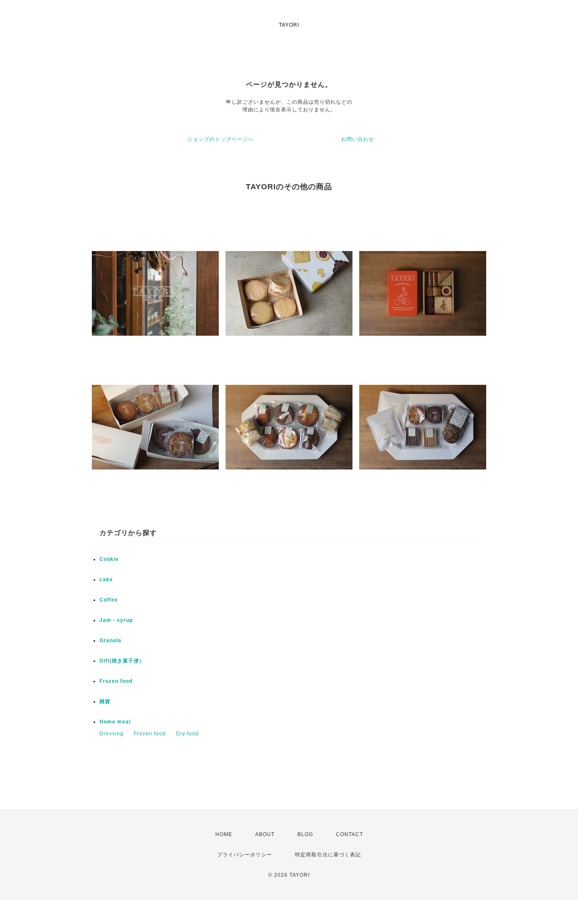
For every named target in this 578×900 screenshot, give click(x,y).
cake (106, 580)
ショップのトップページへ (220, 139)
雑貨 (104, 701)
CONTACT (349, 834)
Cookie (109, 559)
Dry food (187, 734)
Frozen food (115, 681)
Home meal (115, 722)
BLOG (305, 834)
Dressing (111, 734)
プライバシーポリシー (244, 855)
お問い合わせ (357, 139)
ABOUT (265, 834)
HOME (223, 834)
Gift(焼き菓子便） (122, 661)
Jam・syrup (116, 620)
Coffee (108, 600)
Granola (110, 640)
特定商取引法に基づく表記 (328, 855)
